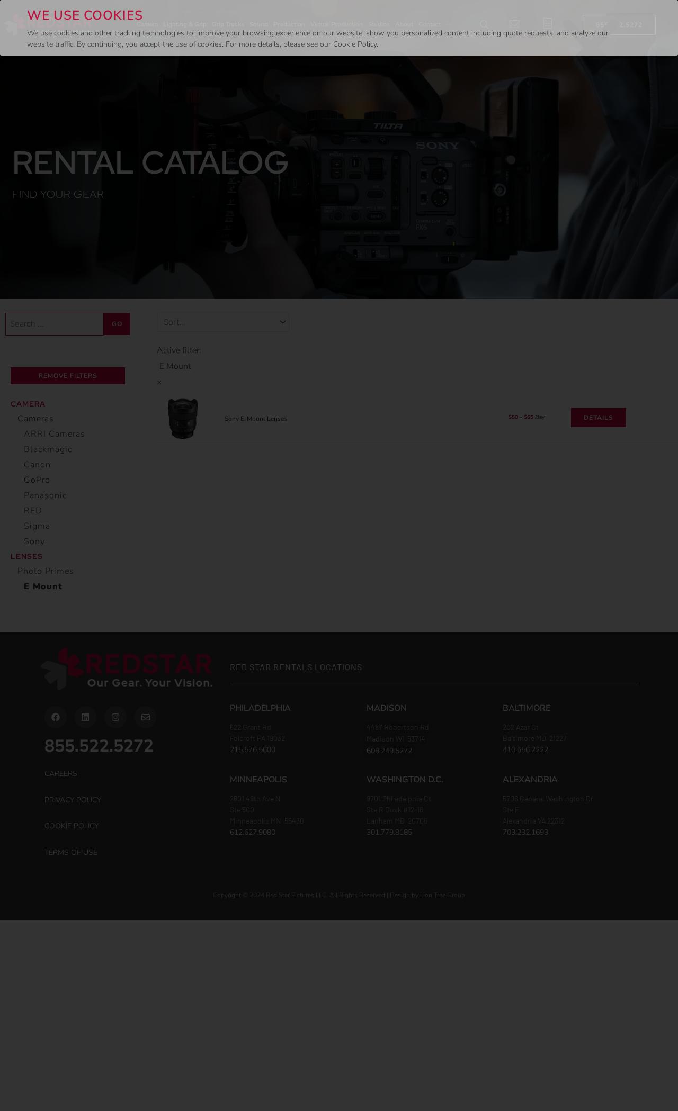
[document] (339, 555)
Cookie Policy (355, 44)
